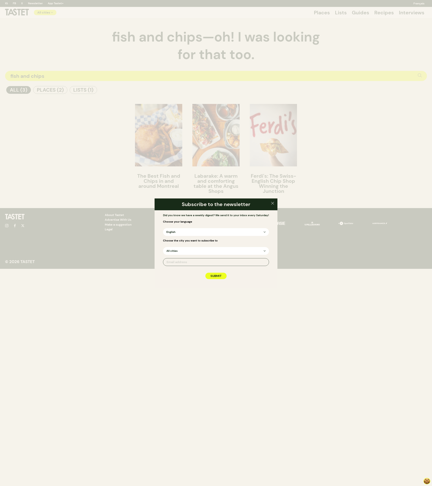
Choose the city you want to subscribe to (190, 240)
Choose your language (177, 221)
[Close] (272, 204)
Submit (216, 276)
